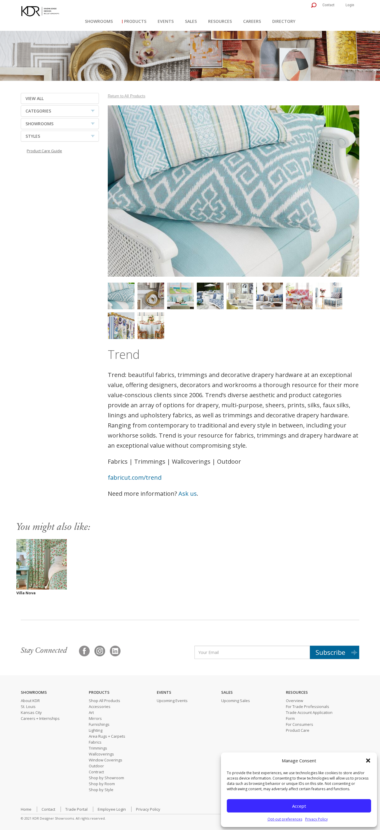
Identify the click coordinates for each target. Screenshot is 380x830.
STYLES (33, 136)
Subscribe (330, 652)
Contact (328, 5)
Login (350, 5)
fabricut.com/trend (135, 477)
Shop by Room (102, 783)
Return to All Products (126, 96)
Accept (299, 806)
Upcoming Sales (235, 700)
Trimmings (98, 748)
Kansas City (31, 712)
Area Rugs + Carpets (107, 736)
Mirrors (95, 718)
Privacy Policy (316, 819)
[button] (368, 761)
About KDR (30, 700)
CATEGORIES (38, 111)
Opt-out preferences (284, 819)
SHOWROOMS (39, 123)
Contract (96, 771)
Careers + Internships (40, 718)
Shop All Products (104, 700)
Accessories (99, 706)
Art (91, 712)
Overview (294, 700)
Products (135, 21)
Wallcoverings (101, 754)
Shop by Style (101, 789)
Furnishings (99, 724)
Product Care (297, 730)
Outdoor (96, 766)
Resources (220, 21)
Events (166, 21)
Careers (252, 21)
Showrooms (99, 21)
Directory (283, 21)
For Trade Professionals (307, 706)
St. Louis (28, 706)
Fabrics (95, 742)
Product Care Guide (44, 150)
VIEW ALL (35, 98)
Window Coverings (105, 760)
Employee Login (112, 809)
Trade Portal (76, 809)
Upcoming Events (172, 700)
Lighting (95, 730)
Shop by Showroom (106, 777)
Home (26, 809)
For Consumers (299, 724)
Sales (191, 21)
